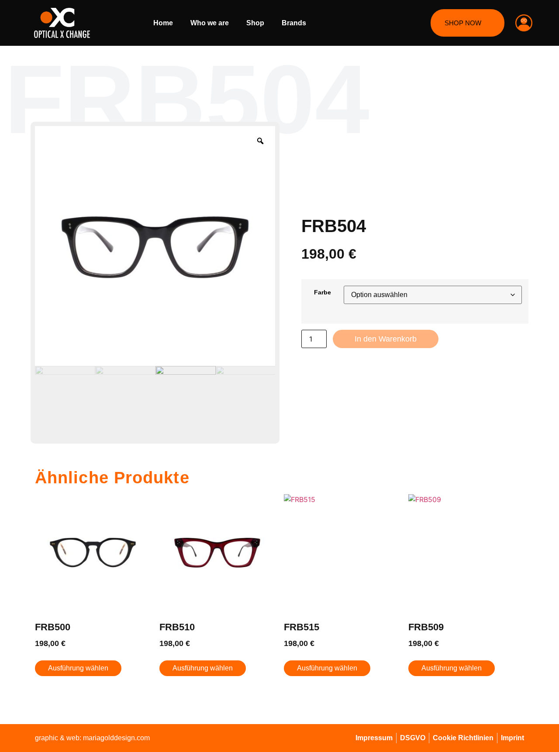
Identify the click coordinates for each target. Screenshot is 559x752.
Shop (255, 23)
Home (163, 23)
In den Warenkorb (386, 339)
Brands (294, 23)
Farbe (322, 292)
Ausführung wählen (78, 668)
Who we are (209, 23)
